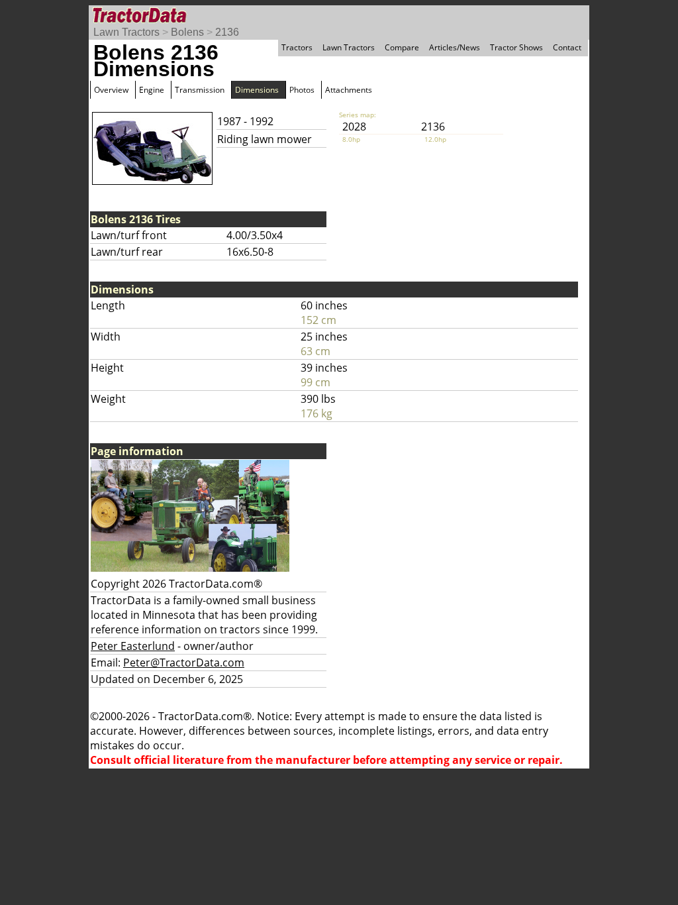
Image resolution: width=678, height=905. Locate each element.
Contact (567, 47)
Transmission (199, 89)
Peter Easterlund (133, 646)
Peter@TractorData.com (183, 662)
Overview (111, 89)
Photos (302, 89)
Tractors (297, 47)
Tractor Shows (516, 47)
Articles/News (454, 47)
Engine (151, 89)
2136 (227, 32)
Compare (402, 47)
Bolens (187, 32)
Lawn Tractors (126, 32)
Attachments (348, 89)
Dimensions (257, 89)
